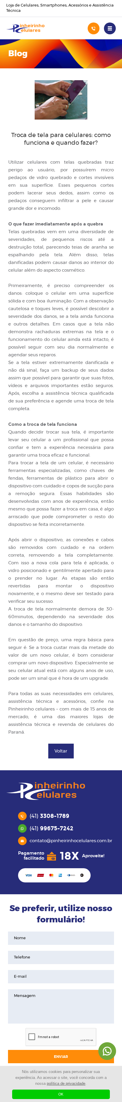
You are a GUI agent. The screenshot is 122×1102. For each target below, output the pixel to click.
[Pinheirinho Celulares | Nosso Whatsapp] (107, 1051)
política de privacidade (66, 1083)
